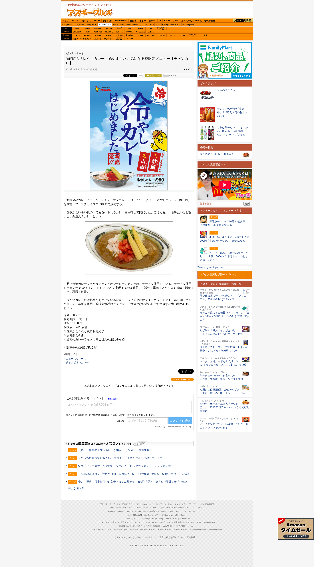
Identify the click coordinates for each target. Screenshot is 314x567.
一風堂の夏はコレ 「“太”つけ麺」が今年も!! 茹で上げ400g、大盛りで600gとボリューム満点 (134, 473)
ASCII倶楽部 (243, 20)
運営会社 (163, 537)
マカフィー (77, 39)
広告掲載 (191, 537)
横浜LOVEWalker (131, 530)
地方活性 (165, 25)
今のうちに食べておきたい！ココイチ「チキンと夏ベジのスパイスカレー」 (124, 457)
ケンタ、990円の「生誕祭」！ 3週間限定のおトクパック (232, 112)
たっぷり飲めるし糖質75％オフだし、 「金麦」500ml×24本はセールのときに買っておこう (224, 316)
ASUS (140, 28)
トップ (65, 20)
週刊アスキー (118, 25)
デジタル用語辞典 (152, 526)
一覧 (141, 75)
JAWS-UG (121, 511)
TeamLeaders (132, 25)
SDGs (158, 25)
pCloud (130, 39)
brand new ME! (171, 515)
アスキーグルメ (104, 25)
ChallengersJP (188, 25)
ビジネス (86, 20)
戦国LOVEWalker (215, 530)
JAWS (77, 35)
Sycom (109, 28)
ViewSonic (140, 32)
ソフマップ (108, 39)
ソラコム (119, 35)
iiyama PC (147, 508)
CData (140, 35)
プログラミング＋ (166, 522)
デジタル (107, 20)
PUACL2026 (175, 25)
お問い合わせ (177, 537)
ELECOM (77, 32)
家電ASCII (91, 25)
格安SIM (80, 25)
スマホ (175, 20)
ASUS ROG (98, 32)
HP (151, 28)
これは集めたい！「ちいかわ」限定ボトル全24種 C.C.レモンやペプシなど (232, 131)
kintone (98, 35)
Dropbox (129, 35)
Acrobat (87, 35)
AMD (88, 32)
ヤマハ (172, 35)
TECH (97, 20)
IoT (78, 20)
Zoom (182, 35)
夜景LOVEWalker (165, 530)
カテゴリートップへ (182, 379)
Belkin (151, 32)
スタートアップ (186, 21)
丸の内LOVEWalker (198, 530)
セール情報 (209, 20)
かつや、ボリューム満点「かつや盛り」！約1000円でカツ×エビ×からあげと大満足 (224, 407)
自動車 (133, 20)
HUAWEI (129, 32)
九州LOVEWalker (181, 530)
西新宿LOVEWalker (148, 530)
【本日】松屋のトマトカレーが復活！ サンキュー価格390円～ (116, 450)
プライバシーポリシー (146, 537)
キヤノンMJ (87, 39)
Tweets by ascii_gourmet (211, 267)
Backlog (150, 35)
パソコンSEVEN (119, 28)
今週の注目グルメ (227, 90)
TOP (101, 504)
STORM (200, 508)
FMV (77, 28)
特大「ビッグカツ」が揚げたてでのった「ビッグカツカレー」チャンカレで (124, 465)
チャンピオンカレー (77, 362)
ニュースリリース (76, 358)
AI (72, 20)
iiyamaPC (98, 28)
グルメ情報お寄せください (219, 274)
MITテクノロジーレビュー (184, 526)
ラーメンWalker (98, 530)
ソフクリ (203, 35)
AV (160, 20)
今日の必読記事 (124, 526)
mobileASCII (167, 526)
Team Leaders (152, 522)
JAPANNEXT (98, 38)
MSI (129, 28)
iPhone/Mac (121, 20)
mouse (87, 28)
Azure (108, 35)
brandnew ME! (119, 38)
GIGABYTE (108, 32)
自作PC (152, 20)
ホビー (142, 20)
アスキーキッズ (68, 25)
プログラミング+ (147, 25)
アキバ (167, 20)
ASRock (119, 32)
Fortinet (161, 35)
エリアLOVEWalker (114, 530)
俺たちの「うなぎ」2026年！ (217, 154)
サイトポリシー (124, 537)
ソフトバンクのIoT (192, 35)
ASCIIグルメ (90, 13)
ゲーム (198, 20)
